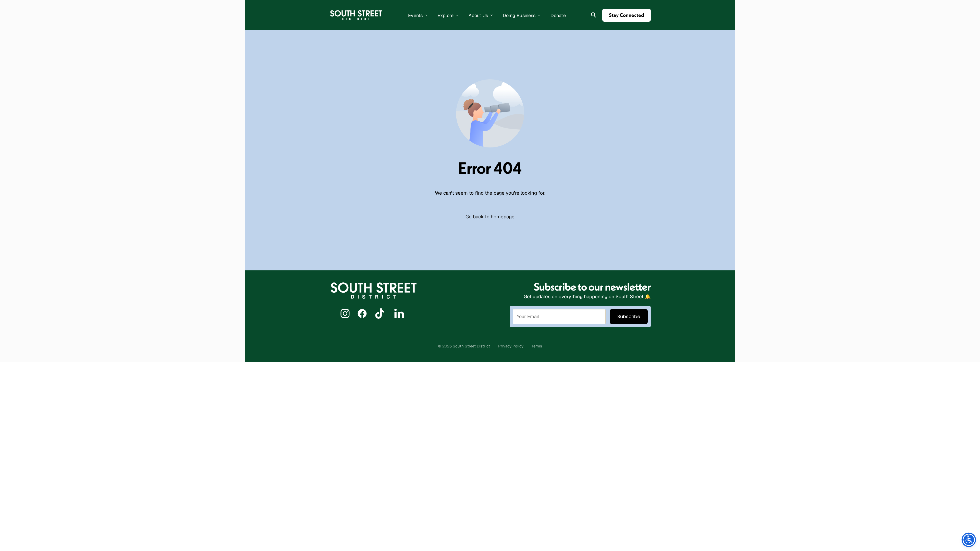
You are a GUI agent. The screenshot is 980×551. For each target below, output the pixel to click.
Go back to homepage (489, 217)
